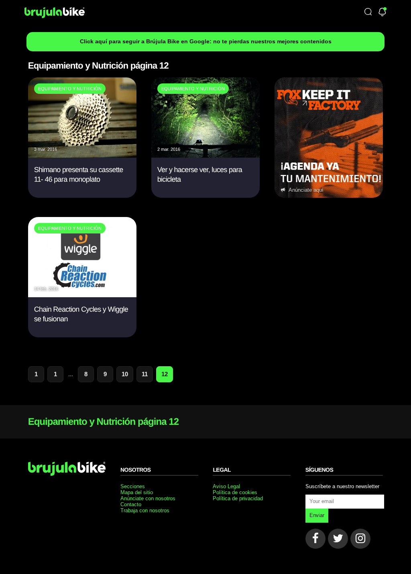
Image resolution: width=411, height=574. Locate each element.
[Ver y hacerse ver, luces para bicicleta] (205, 155)
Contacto (130, 504)
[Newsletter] (382, 12)
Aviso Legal (226, 486)
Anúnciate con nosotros (147, 498)
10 (125, 374)
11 (145, 374)
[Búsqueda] (368, 12)
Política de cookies (235, 492)
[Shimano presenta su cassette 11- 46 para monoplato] (82, 155)
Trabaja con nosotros (144, 510)
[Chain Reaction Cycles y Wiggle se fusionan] (82, 295)
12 (164, 374)
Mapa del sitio (136, 492)
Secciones (132, 486)
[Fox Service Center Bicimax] (329, 137)
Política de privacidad (238, 498)
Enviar (316, 515)
